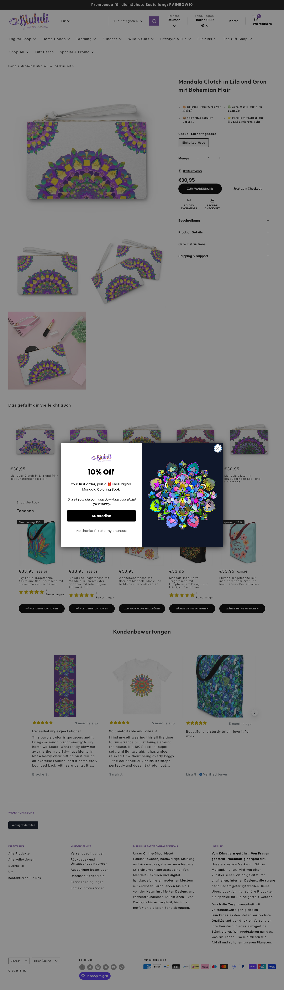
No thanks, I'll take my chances (101, 530)
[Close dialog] (217, 448)
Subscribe (101, 515)
